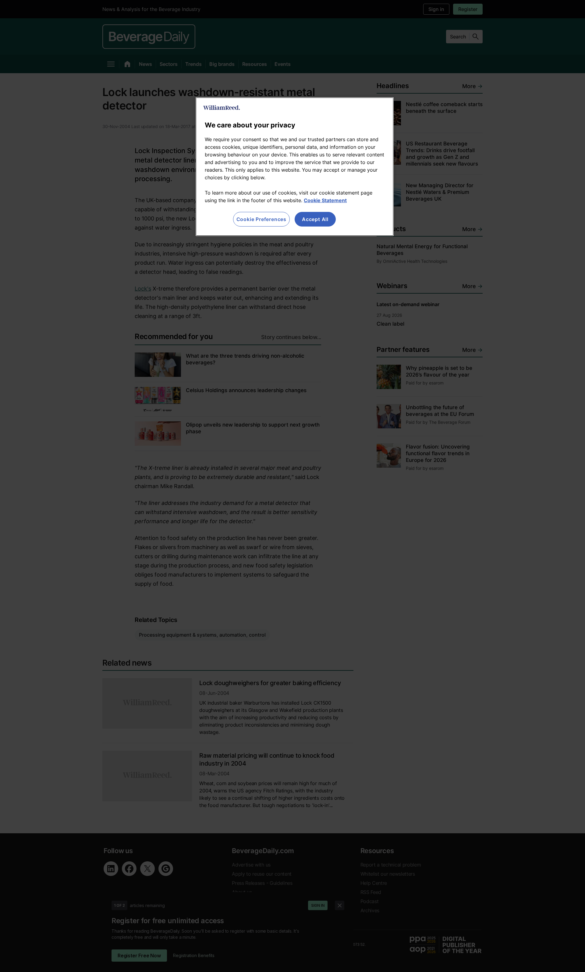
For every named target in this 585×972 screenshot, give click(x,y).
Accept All (315, 219)
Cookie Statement (325, 200)
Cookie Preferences (261, 219)
